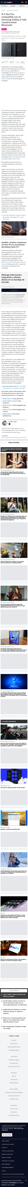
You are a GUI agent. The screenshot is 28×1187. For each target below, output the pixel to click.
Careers (4, 1170)
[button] (2, 2)
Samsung (6, 71)
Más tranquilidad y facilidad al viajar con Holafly (14, 1027)
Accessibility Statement (7, 1167)
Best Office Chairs (14, 1099)
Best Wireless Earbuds (14, 1095)
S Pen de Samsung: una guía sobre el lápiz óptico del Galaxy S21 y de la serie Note (14, 217)
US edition (12, 1183)
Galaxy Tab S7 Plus (14, 159)
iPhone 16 (21, 6)
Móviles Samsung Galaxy (12, 10)
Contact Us (4, 1147)
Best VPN (14, 1040)
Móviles (3, 10)
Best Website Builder (14, 1050)
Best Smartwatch (14, 1082)
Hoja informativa (22, 62)
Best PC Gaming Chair (14, 1066)
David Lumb (17, 31)
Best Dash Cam (14, 1108)
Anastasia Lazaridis (8, 31)
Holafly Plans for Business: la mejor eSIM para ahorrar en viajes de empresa (14, 1011)
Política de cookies (6, 1157)
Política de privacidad (7, 1154)
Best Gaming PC (14, 1063)
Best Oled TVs (14, 1079)
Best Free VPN (14, 1043)
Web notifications (6, 1164)
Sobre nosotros (5, 1141)
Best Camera (14, 1105)
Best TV (14, 1076)
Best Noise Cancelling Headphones (14, 1092)
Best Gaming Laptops (14, 1059)
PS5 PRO (13, 6)
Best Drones (14, 1112)
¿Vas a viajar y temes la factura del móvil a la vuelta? (14, 995)
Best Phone (14, 1072)
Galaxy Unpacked (7, 79)
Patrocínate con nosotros (8, 1161)
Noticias (4, 29)
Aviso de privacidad (19, 296)
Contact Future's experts (8, 1144)
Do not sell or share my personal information (13, 1174)
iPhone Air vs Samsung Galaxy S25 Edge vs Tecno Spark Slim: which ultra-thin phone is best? (14, 1020)
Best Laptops (14, 1056)
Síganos (13, 62)
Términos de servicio (20, 294)
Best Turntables (14, 1089)
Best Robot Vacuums (14, 1115)
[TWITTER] (10, 424)
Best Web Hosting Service (14, 1046)
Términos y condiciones (8, 1151)
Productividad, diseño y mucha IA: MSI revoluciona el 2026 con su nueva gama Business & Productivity (15, 1003)
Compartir (6, 62)
